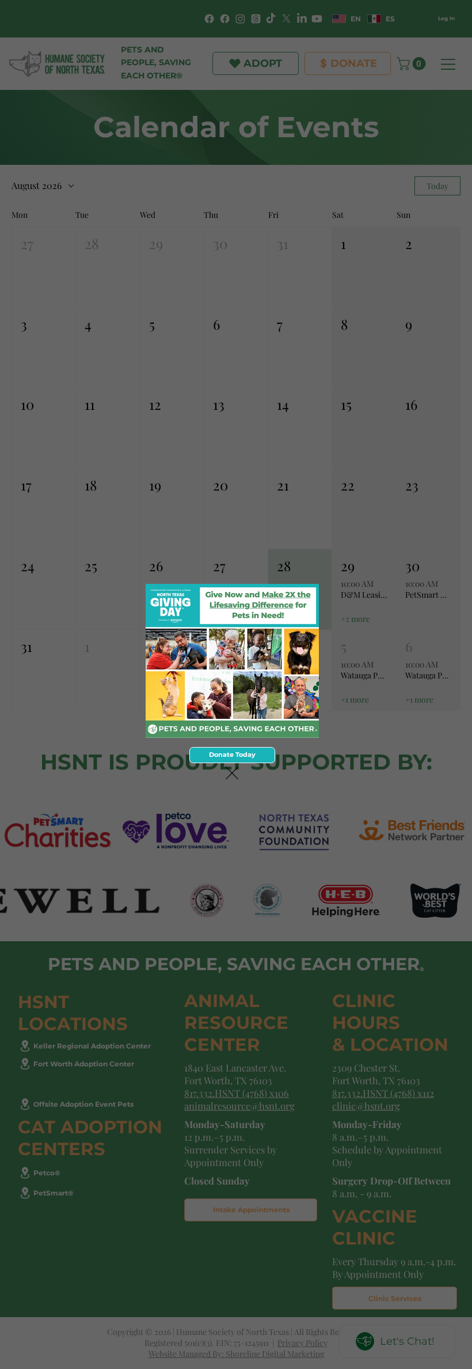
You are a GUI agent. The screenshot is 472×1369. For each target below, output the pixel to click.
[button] (232, 773)
